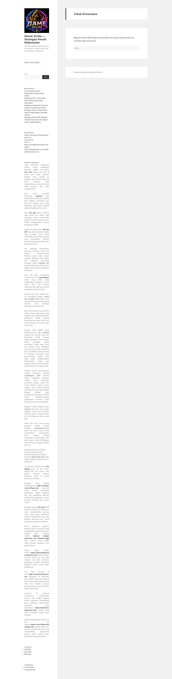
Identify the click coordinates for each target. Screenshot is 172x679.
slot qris (32, 213)
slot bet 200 (28, 140)
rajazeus (39, 196)
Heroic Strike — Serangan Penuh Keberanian (35, 39)
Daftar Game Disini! (31, 62)
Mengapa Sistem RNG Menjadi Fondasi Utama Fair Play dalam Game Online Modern (36, 119)
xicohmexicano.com (41, 428)
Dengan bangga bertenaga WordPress (88, 72)
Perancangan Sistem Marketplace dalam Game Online (34, 93)
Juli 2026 (27, 649)
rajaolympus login (32, 375)
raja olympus (43, 332)
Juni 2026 (27, 652)
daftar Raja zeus (38, 457)
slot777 (27, 142)
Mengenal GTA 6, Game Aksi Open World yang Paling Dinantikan (34, 100)
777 (47, 311)
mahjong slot (44, 263)
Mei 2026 (27, 654)
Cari (26, 74)
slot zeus (28, 172)
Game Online (29, 667)
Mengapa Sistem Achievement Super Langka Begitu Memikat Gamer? (35, 112)
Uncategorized (29, 670)
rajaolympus (44, 277)
